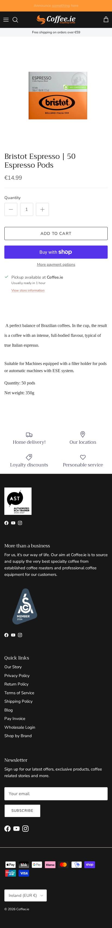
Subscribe (22, 810)
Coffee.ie (22, 909)
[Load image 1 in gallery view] (56, 93)
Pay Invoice (14, 718)
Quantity (12, 197)
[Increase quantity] (42, 209)
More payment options (56, 264)
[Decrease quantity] (10, 209)
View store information (28, 290)
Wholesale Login (19, 727)
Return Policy (16, 684)
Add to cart (56, 233)
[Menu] (6, 20)
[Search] (18, 20)
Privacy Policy (17, 675)
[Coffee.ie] (56, 19)
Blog (8, 710)
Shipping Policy (18, 701)
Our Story (13, 667)
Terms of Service (19, 693)
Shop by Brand (18, 736)
